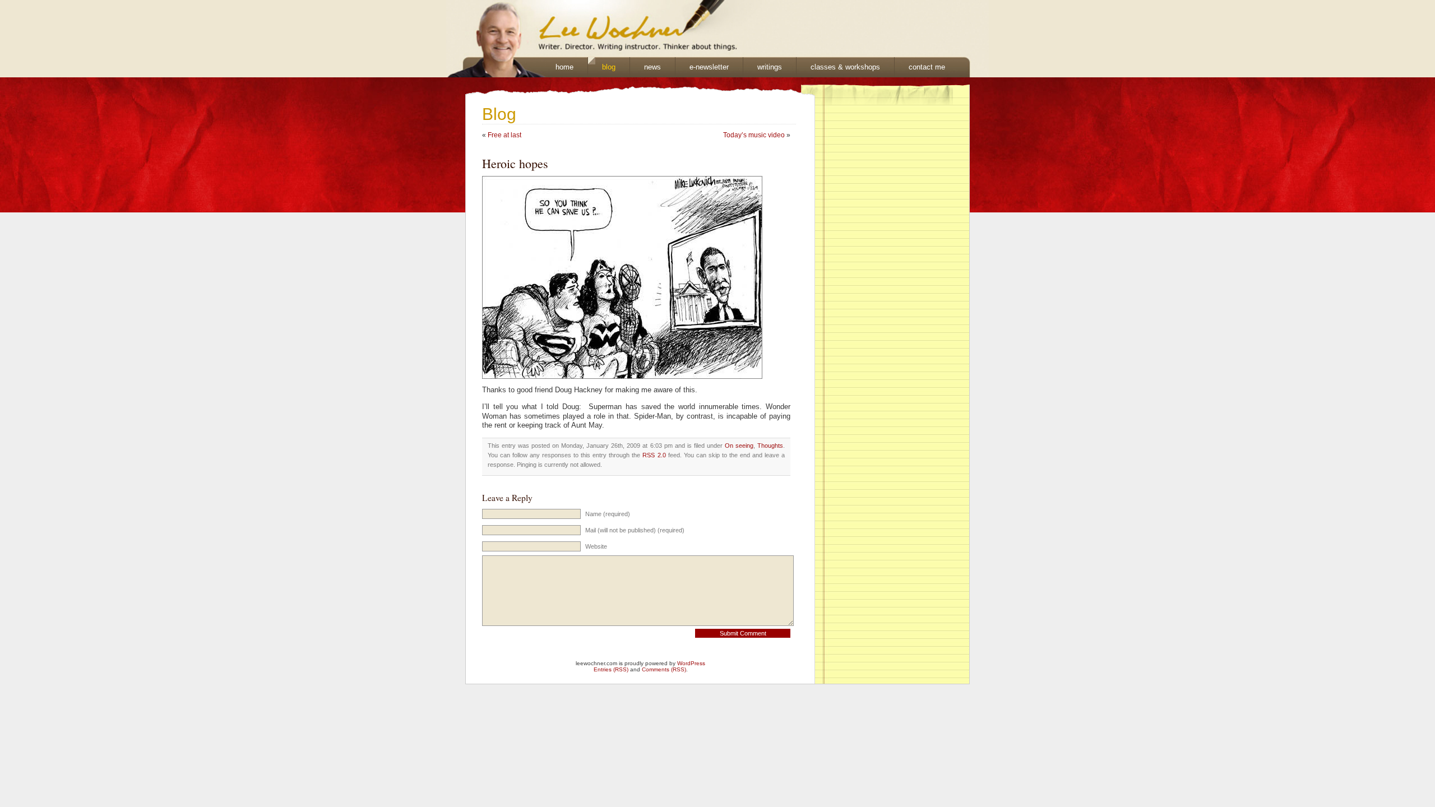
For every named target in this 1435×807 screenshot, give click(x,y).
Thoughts (770, 445)
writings (769, 67)
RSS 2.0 (653, 455)
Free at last (504, 135)
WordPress (691, 663)
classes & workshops (845, 67)
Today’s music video (754, 135)
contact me (927, 67)
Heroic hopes (515, 163)
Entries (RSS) (611, 669)
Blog (499, 114)
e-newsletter (709, 67)
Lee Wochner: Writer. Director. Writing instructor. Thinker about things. (586, 28)
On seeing (739, 445)
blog (608, 67)
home (564, 67)
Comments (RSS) (664, 669)
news (652, 67)
